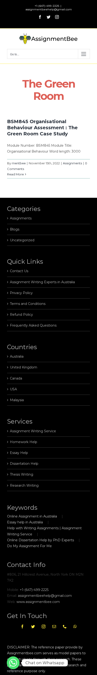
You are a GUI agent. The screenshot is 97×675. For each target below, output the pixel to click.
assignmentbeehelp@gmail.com (48, 9)
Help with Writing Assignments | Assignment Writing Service (44, 531)
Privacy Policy (21, 293)
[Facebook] (22, 626)
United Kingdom (23, 367)
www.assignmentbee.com (38, 602)
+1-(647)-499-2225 (34, 590)
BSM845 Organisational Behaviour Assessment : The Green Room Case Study (42, 128)
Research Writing (24, 485)
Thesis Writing (21, 474)
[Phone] (65, 626)
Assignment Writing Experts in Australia (42, 282)
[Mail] (54, 626)
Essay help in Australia (25, 522)
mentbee (19, 163)
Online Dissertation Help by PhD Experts (40, 540)
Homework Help (23, 442)
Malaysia (17, 400)
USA (13, 389)
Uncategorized (22, 240)
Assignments (72, 163)
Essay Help (19, 453)
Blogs (14, 229)
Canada (16, 378)
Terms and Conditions (27, 304)
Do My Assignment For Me (29, 546)
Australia (17, 356)
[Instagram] (44, 626)
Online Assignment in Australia (32, 516)
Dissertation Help (24, 463)
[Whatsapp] (75, 626)
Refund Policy (21, 314)
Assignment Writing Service (33, 431)
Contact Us (19, 271)
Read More (15, 174)
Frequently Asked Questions (33, 325)
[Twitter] (33, 626)
